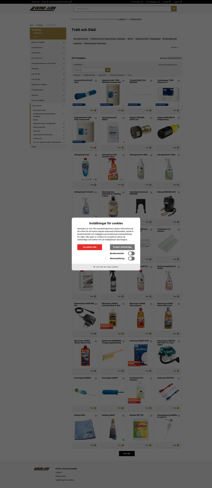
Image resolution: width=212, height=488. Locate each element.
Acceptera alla (89, 247)
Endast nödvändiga (122, 247)
